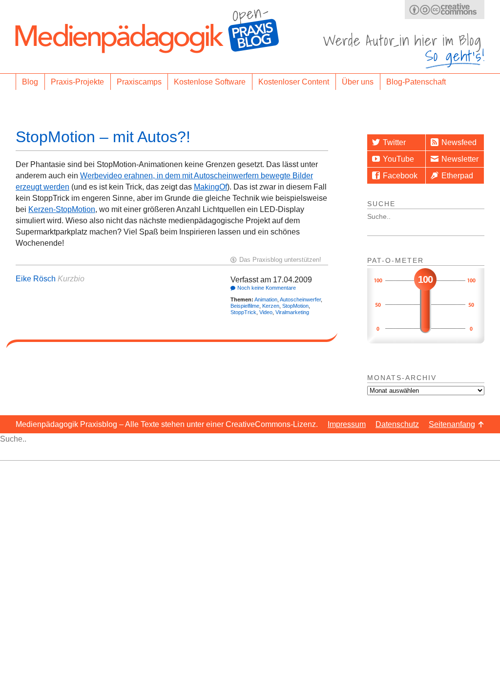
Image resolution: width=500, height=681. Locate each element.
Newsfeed (459, 142)
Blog (30, 82)
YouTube (398, 159)
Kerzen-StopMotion (61, 209)
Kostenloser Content (293, 82)
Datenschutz (397, 424)
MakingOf (210, 187)
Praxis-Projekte (77, 82)
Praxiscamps (139, 82)
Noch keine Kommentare (266, 288)
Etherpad (457, 175)
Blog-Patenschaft (416, 82)
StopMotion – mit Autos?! (103, 137)
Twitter (394, 142)
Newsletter (460, 159)
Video (265, 312)
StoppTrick (243, 312)
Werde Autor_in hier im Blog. (403, 50)
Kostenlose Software (210, 82)
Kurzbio (71, 279)
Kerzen (270, 306)
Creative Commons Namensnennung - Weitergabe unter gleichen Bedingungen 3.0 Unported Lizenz (444, 9)
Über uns (358, 82)
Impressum (347, 424)
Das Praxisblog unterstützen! (280, 259)
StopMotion (295, 306)
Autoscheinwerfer (300, 299)
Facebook (400, 175)
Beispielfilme (244, 306)
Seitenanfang (452, 424)
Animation (265, 299)
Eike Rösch (36, 279)
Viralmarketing (292, 312)
